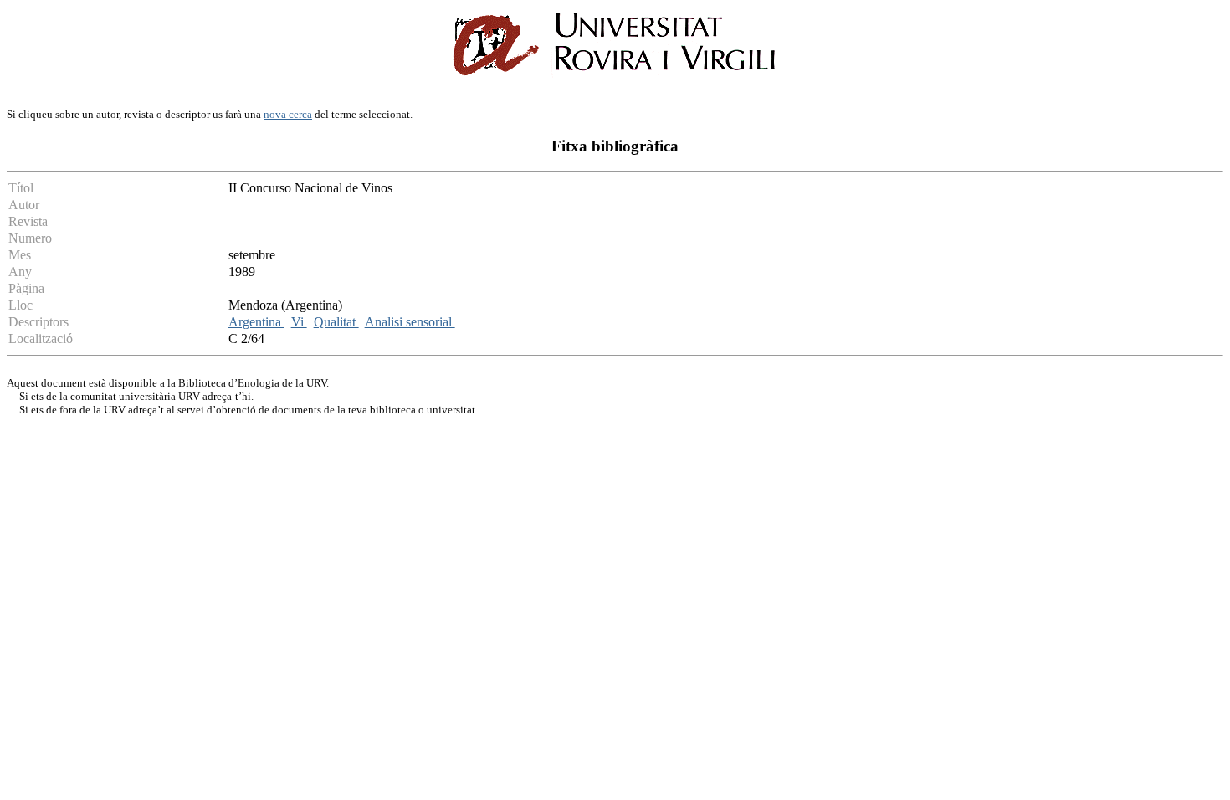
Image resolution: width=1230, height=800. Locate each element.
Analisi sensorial (410, 322)
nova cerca (288, 114)
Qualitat (336, 322)
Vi (299, 322)
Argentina (256, 322)
